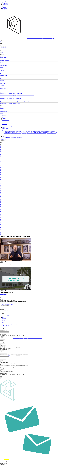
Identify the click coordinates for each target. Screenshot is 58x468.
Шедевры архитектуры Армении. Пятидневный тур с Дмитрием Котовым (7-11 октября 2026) (14, 101)
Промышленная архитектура (4, 57)
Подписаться (2, 464)
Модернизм (2, 68)
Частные (3, 323)
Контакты (1, 113)
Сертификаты (4, 135)
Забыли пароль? (3, 359)
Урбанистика (2, 62)
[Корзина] (2, 52)
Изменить (2, 350)
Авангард (1, 67)
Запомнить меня (3, 358)
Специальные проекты (3, 65)
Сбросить (2, 369)
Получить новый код (3, 353)
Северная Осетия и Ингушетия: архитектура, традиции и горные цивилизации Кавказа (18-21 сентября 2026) (17, 95)
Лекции (3, 319)
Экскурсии (4, 318)
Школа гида (4, 1)
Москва (2, 51)
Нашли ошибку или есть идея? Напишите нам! (9, 324)
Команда (9, 137)
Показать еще (2, 295)
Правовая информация (5, 325)
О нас (3, 121)
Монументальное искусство (4, 60)
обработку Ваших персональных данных (19, 338)
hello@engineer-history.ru (9, 139)
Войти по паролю (3, 345)
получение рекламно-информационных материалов (34, 338)
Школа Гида (4, 320)
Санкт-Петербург (7, 51)
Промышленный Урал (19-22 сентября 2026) (7, 96)
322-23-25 (3, 139)
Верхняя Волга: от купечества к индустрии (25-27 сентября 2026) (10, 98)
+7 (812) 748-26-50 (18, 347)
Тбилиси (14, 51)
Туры (3, 119)
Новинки (3, 127)
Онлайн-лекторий (5, 3)
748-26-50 (3, 304)
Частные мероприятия (5, 120)
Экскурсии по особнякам (4, 86)
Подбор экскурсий (3, 88)
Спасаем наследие (5, 4)
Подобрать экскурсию (3, 138)
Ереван (17, 51)
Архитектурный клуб (5, 116)
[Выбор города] (7, 47)
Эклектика (2, 70)
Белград (20, 51)
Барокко (1, 73)
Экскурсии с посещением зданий (36, 125)
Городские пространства (4, 63)
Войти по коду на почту (4, 362)
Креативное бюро (5, 2)
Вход (1, 360)
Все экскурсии (4, 115)
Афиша (3, 317)
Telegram (9, 347)
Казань (11, 51)
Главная (3, 316)
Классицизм (18, 125)
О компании (2, 108)
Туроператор (4, 7)
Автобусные (2, 80)
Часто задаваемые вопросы (4, 111)
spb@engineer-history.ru (9, 304)
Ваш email (2, 463)
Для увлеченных (2, 83)
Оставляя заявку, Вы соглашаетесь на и (21, 338)
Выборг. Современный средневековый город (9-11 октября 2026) (10, 103)
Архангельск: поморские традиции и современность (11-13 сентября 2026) (11, 93)
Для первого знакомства (52, 125)
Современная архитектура (4, 75)
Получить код (2, 343)
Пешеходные (2, 78)
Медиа (3, 322)
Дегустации (2, 85)
